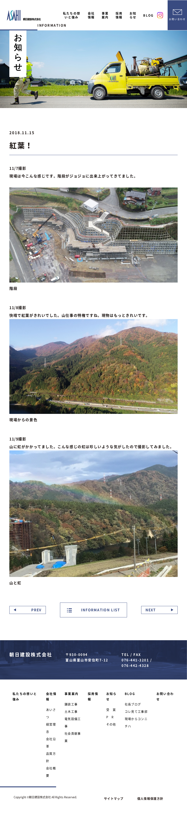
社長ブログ (133, 704)
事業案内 (105, 15)
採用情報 (119, 15)
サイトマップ (114, 798)
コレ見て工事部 (136, 711)
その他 (111, 724)
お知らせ (133, 15)
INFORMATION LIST (100, 609)
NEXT (150, 609)
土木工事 (71, 711)
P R (110, 717)
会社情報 (91, 15)
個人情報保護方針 (150, 798)
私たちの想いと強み (72, 15)
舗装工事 (71, 704)
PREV (36, 609)
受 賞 (111, 709)
